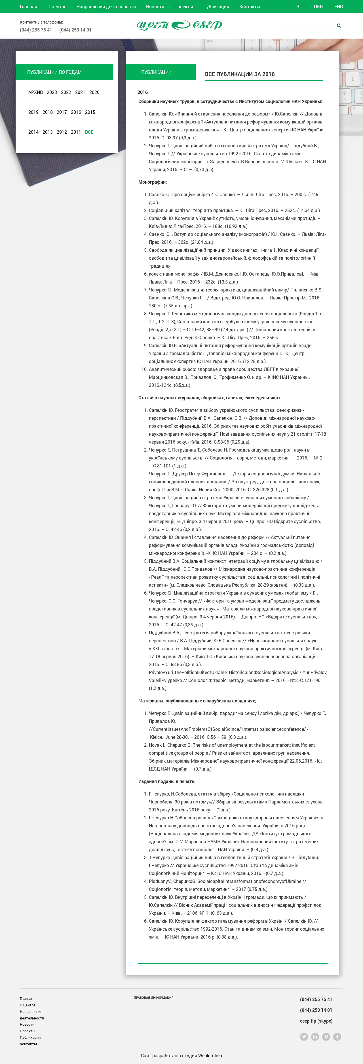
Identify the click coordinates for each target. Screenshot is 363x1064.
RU (299, 6)
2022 (66, 92)
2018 (48, 112)
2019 (33, 112)
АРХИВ (35, 92)
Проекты (183, 6)
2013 (48, 132)
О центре (56, 6)
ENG (338, 6)
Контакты (249, 6)
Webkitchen (210, 1055)
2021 (80, 92)
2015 (90, 112)
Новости (155, 6)
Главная (28, 6)
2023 (52, 92)
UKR (318, 6)
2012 (62, 132)
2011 (76, 132)
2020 (94, 92)
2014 (33, 132)
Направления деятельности (106, 6)
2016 (76, 112)
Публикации (216, 6)
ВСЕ (89, 132)
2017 (62, 112)
